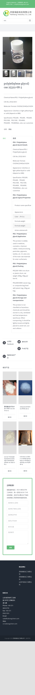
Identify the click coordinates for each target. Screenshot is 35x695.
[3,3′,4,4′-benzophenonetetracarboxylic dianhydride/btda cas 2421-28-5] (10, 438)
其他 (10, 129)
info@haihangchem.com (21, 4)
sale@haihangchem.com (11, 619)
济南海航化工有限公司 (19, 638)
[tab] (6, 138)
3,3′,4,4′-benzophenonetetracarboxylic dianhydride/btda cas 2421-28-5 (9, 460)
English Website (11, 2)
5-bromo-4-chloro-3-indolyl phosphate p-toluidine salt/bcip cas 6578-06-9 (25, 460)
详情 (10, 417)
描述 (4, 138)
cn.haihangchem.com (10, 624)
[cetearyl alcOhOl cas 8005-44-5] (25, 388)
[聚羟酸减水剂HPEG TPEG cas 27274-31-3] (10, 388)
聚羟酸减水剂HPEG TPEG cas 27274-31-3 (9, 408)
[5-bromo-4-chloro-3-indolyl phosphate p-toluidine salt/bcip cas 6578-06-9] (25, 438)
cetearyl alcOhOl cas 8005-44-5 (25, 407)
